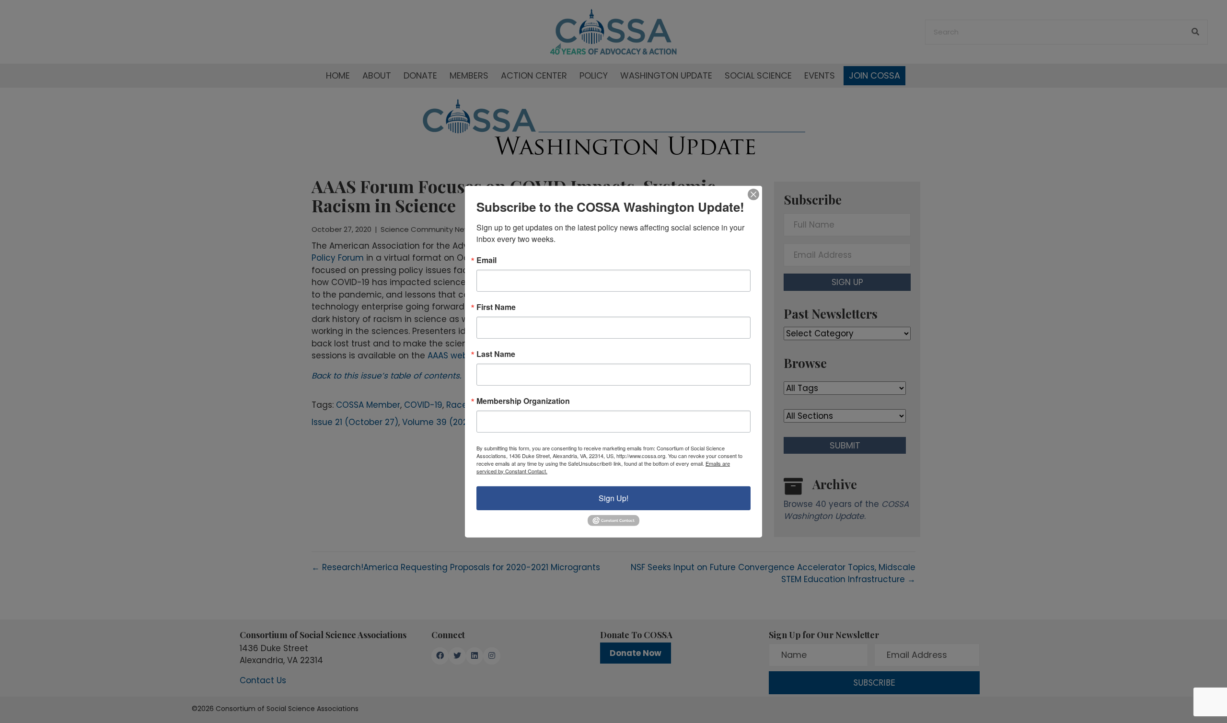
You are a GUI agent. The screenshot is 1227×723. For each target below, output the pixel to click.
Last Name (495, 353)
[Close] (753, 194)
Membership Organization (523, 400)
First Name (496, 306)
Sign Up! (613, 497)
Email (486, 260)
